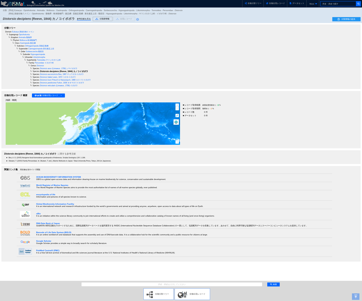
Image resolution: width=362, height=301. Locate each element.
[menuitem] (313, 4)
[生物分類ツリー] (159, 289)
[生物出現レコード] (192, 289)
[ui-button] (358, 3)
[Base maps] (176, 122)
